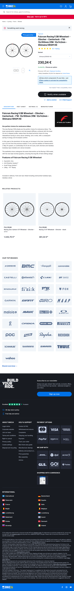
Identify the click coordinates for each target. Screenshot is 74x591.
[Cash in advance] (66, 439)
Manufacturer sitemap (26, 448)
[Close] (69, 27)
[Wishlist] (61, 6)
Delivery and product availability (27, 451)
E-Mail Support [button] (67, 100)
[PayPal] (42, 439)
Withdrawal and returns (26, 429)
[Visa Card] (54, 429)
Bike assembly (23, 457)
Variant (40, 52)
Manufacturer (47, 106)
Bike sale (30, 17)
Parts (14, 21)
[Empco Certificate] (42, 480)
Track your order (24, 441)
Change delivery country (38, 542)
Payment (21, 438)
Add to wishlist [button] (52, 100)
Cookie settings (7, 444)
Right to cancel (7, 438)
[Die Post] (66, 455)
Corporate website (8, 429)
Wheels (20, 21)
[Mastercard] (42, 429)
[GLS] (42, 464)
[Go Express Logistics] (54, 464)
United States (66, 73)
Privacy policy (6, 441)
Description (9, 106)
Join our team (6, 432)
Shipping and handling (26, 435)
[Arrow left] (5, 209)
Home (4, 21)
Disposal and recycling (9, 448)
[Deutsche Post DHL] (42, 455)
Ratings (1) (33, 106)
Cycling (9, 21)
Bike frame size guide (25, 444)
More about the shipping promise (62, 564)
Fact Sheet (21, 106)
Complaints (22, 432)
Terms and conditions (9, 435)
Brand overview (8, 366)
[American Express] (66, 429)
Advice (21, 460)
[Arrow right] (34, 209)
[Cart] (70, 6)
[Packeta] (66, 464)
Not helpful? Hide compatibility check (60, 87)
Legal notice (6, 426)
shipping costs (37, 532)
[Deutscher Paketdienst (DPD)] (54, 455)
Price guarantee (24, 454)
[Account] (66, 6)
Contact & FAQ (23, 426)
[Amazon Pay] (54, 439)
